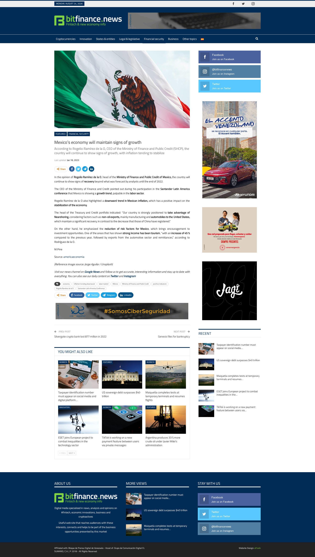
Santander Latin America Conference (91, 288)
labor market (103, 284)
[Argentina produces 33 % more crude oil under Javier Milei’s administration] (165, 420)
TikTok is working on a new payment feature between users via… (236, 408)
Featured (61, 134)
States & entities (105, 39)
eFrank (257, 548)
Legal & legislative (129, 39)
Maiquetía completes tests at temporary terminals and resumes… (238, 377)
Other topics (190, 39)
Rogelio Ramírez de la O (65, 288)
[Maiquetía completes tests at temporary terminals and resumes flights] (165, 374)
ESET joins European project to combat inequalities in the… (237, 392)
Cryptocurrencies (65, 39)
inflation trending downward (84, 284)
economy (66, 284)
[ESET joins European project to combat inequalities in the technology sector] (78, 420)
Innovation (86, 39)
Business (173, 39)
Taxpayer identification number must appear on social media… (236, 346)
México (115, 284)
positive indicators (160, 284)
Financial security (154, 39)
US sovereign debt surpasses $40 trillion (238, 360)
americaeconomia (73, 257)
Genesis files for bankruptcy (174, 336)
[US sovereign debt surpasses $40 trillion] (122, 374)
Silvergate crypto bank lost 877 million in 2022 (80, 336)
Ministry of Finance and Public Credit (135, 284)
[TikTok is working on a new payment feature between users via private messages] (122, 420)
